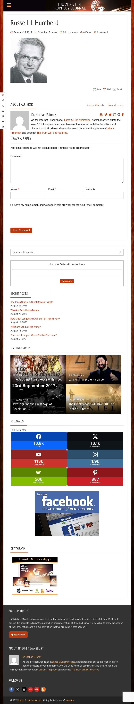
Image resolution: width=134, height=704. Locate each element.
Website (90, 189)
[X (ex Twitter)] (17, 689)
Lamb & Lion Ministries (77, 120)
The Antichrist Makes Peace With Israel (37, 379)
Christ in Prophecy (48, 669)
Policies (70, 700)
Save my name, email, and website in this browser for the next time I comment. (59, 204)
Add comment (70, 32)
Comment (15, 156)
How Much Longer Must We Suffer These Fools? (35, 318)
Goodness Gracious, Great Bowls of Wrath (31, 302)
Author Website (95, 105)
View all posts (116, 105)
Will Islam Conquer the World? (25, 327)
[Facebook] (11, 689)
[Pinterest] (30, 689)
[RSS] (43, 689)
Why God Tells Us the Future (24, 310)
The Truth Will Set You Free (52, 132)
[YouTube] (36, 689)
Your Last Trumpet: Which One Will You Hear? (33, 335)
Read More (19, 634)
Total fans (21, 430)
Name (14, 189)
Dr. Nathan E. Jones (47, 32)
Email (52, 189)
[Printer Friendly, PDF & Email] (108, 89)
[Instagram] (24, 689)
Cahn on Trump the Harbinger (86, 379)
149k (13, 430)
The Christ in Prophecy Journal (69, 6)
